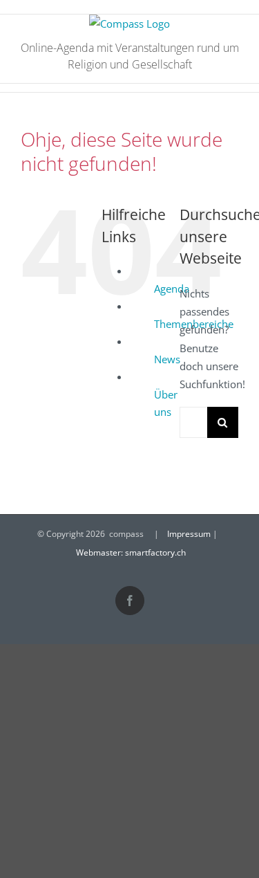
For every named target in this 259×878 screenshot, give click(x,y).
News (167, 359)
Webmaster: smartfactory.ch (131, 552)
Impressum (189, 534)
